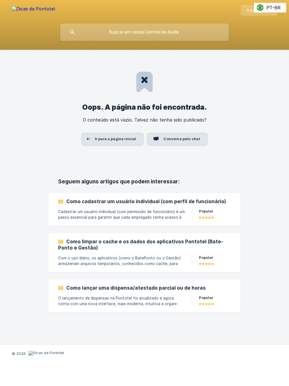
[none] (33, 9)
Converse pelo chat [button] (181, 138)
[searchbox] (144, 32)
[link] (144, 209)
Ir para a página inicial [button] (115, 138)
